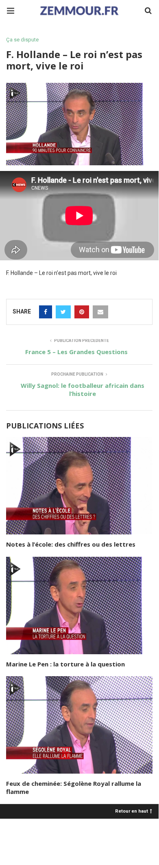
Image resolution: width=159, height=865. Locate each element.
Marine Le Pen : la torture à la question (65, 664)
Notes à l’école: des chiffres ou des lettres (70, 544)
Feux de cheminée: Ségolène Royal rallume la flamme (73, 787)
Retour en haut (131, 811)
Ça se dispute (22, 40)
